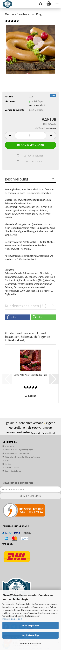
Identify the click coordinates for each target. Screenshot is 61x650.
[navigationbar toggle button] (57, 4)
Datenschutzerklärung (12, 619)
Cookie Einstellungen (13, 471)
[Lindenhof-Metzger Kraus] (6, 4)
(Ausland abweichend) (37, 105)
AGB (6, 460)
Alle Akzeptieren (30, 625)
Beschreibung (16, 179)
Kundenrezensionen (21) (25, 305)
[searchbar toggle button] (41, 4)
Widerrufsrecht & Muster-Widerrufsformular (22, 457)
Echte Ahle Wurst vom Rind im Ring (30, 374)
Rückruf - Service (12, 467)
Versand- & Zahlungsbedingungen (19, 449)
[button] (10, 135)
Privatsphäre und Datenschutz (17, 453)
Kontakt (8, 464)
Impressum (9, 446)
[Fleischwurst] (30, 48)
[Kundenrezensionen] (12, 22)
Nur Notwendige (30, 635)
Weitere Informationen (30, 643)
